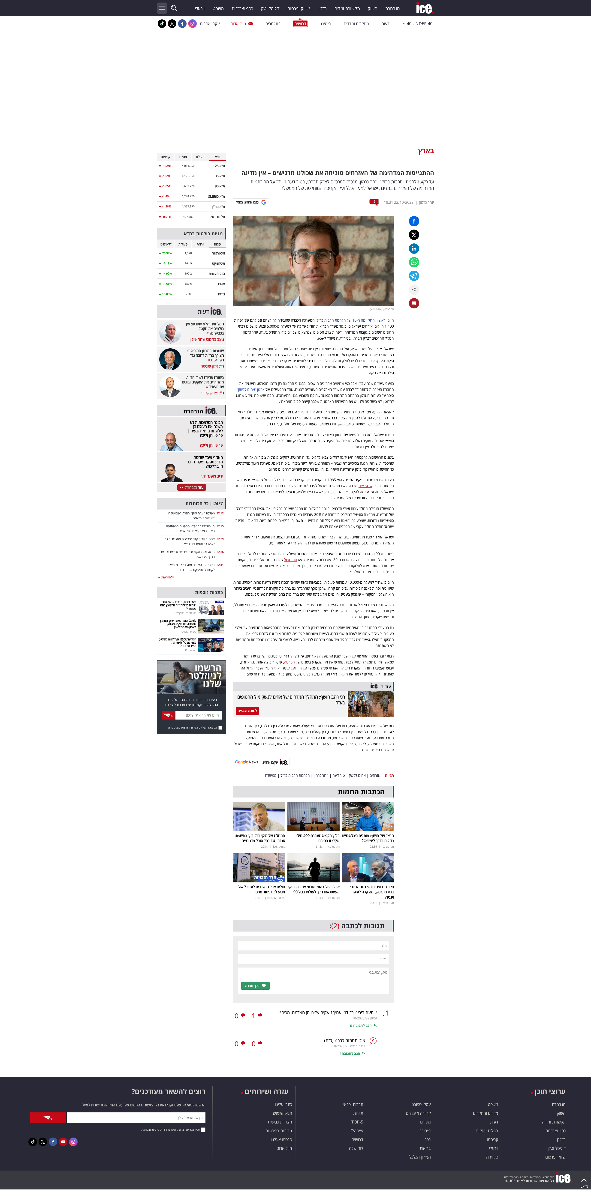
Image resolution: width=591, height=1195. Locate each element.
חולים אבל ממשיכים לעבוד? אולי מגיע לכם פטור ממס (261, 889)
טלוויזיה (492, 1157)
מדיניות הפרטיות (278, 1130)
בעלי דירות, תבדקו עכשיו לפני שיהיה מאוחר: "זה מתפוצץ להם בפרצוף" (178, 605)
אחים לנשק (357, 775)
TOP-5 (357, 1122)
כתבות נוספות (209, 592)
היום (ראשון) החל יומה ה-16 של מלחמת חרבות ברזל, (355, 320)
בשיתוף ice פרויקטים (185, 613)
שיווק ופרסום (298, 9)
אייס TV (357, 1130)
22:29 (220, 539)
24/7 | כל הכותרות (204, 503)
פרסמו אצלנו (281, 1139)
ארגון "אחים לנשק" (251, 389)
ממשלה (271, 775)
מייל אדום (238, 23)
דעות (385, 23)
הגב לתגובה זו (361, 1025)
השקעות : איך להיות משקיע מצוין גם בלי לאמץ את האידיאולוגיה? (177, 642)
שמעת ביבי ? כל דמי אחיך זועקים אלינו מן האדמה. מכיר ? (328, 1013)
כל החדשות (167, 577)
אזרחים (375, 775)
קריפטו (492, 1139)
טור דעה (338, 775)
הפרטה (289, 662)
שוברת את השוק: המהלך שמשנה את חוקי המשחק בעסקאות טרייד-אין (178, 623)
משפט (218, 9)
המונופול (290, 559)
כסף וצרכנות (242, 9)
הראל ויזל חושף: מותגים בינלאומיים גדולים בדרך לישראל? (368, 838)
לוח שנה (356, 1148)
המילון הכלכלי (419, 1157)
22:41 (220, 565)
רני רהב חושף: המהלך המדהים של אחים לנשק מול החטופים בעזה (291, 700)
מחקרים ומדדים (356, 23)
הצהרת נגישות (280, 1122)
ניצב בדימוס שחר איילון (207, 339)
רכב (428, 1139)
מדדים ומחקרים (485, 1113)
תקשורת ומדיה (347, 9)
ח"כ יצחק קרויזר (212, 392)
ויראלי (200, 9)
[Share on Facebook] (414, 221)
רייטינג (325, 23)
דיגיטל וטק (270, 9)
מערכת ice (388, 846)
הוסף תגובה (252, 985)
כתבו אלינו (283, 1104)
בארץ (426, 150)
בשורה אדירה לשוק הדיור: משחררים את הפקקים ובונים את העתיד (203, 382)
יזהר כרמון (426, 202)
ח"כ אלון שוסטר (212, 366)
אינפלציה (365, 485)
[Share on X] (414, 235)
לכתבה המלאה (247, 710)
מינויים (425, 1122)
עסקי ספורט (421, 1104)
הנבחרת (392, 9)
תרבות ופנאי (353, 1104)
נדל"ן (322, 9)
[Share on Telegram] (414, 276)
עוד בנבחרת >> (191, 487)
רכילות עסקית (487, 1130)
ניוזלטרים (272, 23)
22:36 (220, 552)
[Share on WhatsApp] (414, 262)
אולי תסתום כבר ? (344, 1040)
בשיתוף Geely (188, 631)
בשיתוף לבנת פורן (275, 898)
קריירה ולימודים (418, 1113)
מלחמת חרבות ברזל (295, 775)
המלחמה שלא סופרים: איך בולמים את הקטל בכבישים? (204, 328)
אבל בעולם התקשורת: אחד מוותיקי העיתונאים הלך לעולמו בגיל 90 (314, 889)
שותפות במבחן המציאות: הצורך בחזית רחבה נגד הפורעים (205, 355)
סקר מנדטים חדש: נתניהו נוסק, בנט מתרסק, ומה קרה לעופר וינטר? (371, 892)
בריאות (425, 1148)
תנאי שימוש (282, 1113)
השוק (372, 9)
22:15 (220, 526)
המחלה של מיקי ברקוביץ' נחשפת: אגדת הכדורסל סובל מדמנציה (260, 838)
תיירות (358, 1113)
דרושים (357, 1139)
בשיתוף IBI (190, 650)
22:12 (220, 513)
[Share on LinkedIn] (414, 248)
